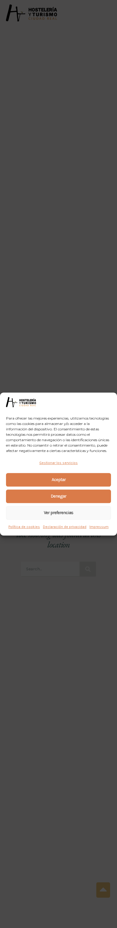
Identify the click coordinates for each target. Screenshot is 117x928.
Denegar (58, 496)
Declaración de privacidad (64, 527)
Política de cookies (24, 527)
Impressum (99, 527)
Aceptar (59, 479)
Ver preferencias (58, 512)
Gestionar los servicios (58, 463)
